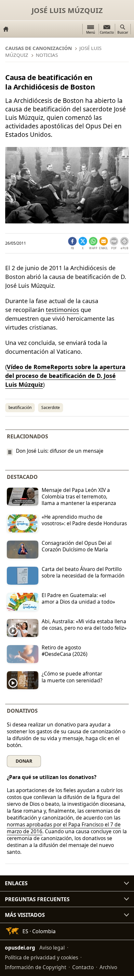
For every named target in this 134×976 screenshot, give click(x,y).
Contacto (83, 967)
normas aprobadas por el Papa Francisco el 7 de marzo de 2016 (64, 828)
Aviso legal (52, 947)
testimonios (62, 310)
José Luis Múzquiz (67, 10)
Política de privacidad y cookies (41, 957)
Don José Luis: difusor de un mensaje (59, 450)
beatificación (20, 407)
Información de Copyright (35, 967)
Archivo (108, 967)
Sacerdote (50, 407)
